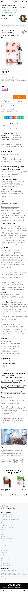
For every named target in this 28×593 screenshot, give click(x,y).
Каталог (3, 109)
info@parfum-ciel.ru (8, 514)
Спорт (2, 534)
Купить (19, 97)
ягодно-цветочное (16, 133)
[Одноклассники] (15, 117)
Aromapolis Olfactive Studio (7, 111)
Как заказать (4, 552)
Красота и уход (5, 532)
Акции (2, 540)
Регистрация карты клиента (8, 12)
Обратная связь (5, 563)
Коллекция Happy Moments (10, 207)
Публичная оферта (6, 558)
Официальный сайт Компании (9, 10)
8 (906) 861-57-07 (7, 512)
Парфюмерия (10, 109)
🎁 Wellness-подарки (6, 538)
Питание (3, 536)
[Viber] (13, 117)
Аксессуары (4, 543)
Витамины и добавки (7, 527)
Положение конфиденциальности (10, 561)
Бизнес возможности (7, 565)
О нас (2, 554)
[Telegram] (10, 117)
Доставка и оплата (6, 550)
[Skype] (20, 117)
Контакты (3, 556)
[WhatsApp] (5, 117)
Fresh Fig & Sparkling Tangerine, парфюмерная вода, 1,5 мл (20, 490)
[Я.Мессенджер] (18, 117)
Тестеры (16, 111)
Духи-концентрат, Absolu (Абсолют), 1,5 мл (6, 490)
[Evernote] (23, 117)
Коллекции (4, 545)
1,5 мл (5, 89)
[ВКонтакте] (7, 117)
